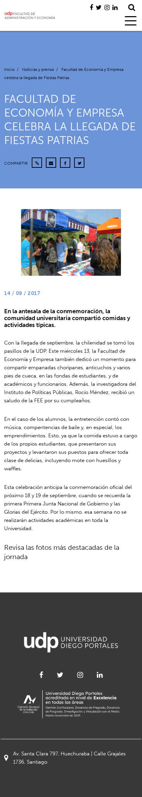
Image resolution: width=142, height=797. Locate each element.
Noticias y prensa (38, 69)
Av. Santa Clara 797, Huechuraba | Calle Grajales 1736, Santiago (69, 758)
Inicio (9, 69)
